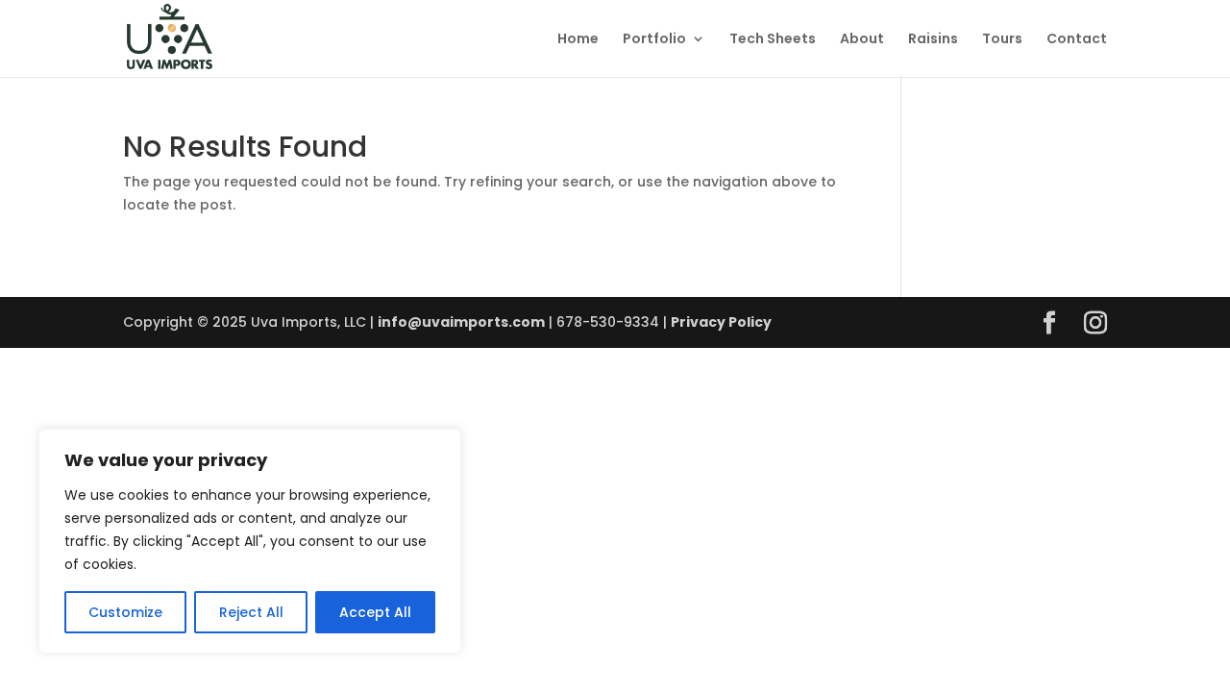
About (862, 40)
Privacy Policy (721, 322)
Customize (125, 612)
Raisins (933, 40)
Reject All (251, 612)
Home (578, 40)
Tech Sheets (772, 40)
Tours (1002, 40)
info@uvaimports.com (461, 322)
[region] (249, 541)
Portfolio (654, 40)
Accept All (375, 612)
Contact (1076, 40)
